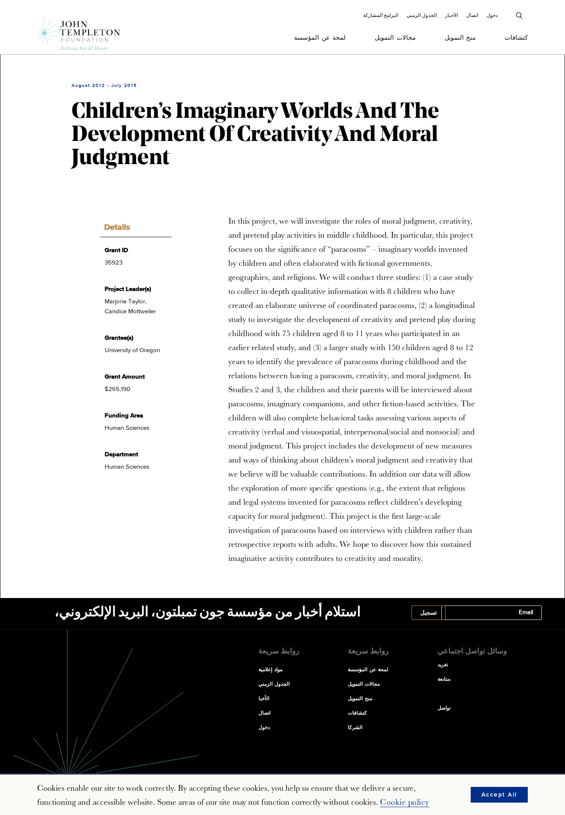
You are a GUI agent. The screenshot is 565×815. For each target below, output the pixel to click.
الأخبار (451, 15)
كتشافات (516, 38)
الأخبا (264, 698)
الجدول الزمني (422, 15)
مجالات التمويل (395, 38)
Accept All (499, 795)
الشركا (355, 727)
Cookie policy (404, 801)
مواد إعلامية (270, 669)
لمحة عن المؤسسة (320, 38)
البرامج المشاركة (380, 15)
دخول (492, 15)
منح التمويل (460, 38)
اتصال (472, 15)
